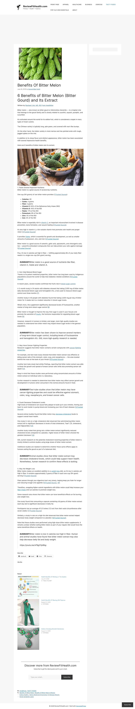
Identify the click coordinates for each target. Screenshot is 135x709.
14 (33, 435)
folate (28, 237)
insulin (38, 314)
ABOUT (74, 10)
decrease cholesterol (63, 414)
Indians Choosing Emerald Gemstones (52, 629)
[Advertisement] (67, 28)
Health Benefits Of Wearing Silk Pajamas (53, 600)
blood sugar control (68, 284)
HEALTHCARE (76, 4)
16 (58, 483)
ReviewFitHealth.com (35, 6)
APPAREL (66, 4)
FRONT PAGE (55, 4)
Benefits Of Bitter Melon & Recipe (45, 693)
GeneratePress (81, 706)
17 (34, 511)
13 (32, 426)
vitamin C (44, 222)
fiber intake (21, 490)
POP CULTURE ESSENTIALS (60, 10)
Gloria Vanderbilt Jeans (27, 697)
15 (50, 483)
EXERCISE (99, 4)
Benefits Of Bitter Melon (27, 693)
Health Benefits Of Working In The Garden (53, 577)
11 (23, 369)
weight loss (55, 471)
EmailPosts (23, 691)
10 (56, 359)
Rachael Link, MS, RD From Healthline (39, 105)
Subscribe (66, 677)
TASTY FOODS (111, 4)
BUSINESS (88, 4)
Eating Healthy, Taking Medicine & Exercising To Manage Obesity (40, 695)
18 (59, 518)
